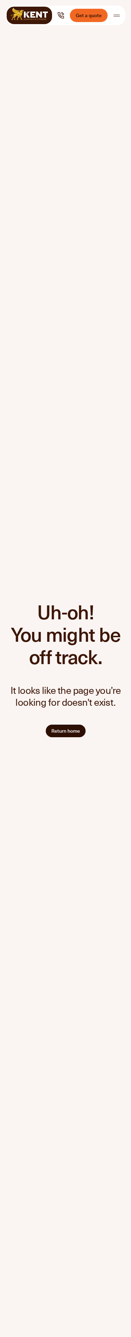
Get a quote (89, 15)
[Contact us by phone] (60, 15)
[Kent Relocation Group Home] (29, 15)
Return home (65, 730)
